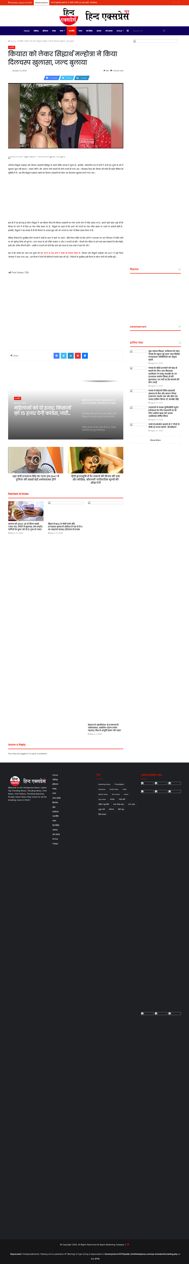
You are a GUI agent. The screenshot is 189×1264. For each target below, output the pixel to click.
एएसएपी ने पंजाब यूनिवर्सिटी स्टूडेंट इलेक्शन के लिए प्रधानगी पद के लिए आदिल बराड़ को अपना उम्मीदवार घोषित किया (163, 412)
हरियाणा (45, 31)
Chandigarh (119, 784)
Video (55, 843)
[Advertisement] (65, 199)
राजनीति (71, 31)
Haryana (101, 789)
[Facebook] (57, 356)
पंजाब (54, 31)
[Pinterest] (78, 356)
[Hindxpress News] (94, 16)
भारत (80, 31)
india (125, 789)
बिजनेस (55, 802)
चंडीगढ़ (36, 31)
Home (27, 31)
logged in (24, 753)
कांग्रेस (112, 799)
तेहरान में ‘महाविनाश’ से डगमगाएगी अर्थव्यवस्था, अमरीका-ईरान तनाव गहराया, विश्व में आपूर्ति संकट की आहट (104, 727)
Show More (155, 440)
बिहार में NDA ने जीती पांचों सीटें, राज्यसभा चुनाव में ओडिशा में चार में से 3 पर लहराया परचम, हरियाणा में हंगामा (65, 526)
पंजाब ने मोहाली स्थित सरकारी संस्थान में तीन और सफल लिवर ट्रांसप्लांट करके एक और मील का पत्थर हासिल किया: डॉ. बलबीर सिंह (163, 395)
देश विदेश (89, 31)
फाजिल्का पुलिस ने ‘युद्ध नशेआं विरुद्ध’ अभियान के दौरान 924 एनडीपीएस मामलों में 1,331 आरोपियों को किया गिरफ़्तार (91, 2)
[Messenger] (85, 356)
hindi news (114, 789)
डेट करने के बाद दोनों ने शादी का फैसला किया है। (60, 253)
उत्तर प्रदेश (56, 798)
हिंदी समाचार (102, 814)
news (126, 794)
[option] (65, 410)
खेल (53, 807)
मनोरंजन (55, 811)
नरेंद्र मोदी (122, 799)
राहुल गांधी (101, 809)
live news (116, 794)
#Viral (119, 31)
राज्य (61, 31)
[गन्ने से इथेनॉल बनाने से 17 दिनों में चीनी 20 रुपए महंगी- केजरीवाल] (138, 428)
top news (102, 799)
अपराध (99, 31)
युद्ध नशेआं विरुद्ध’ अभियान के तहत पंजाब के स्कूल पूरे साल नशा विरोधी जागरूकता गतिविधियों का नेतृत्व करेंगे (164, 355)
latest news (103, 794)
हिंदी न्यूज (121, 809)
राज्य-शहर (131, 804)
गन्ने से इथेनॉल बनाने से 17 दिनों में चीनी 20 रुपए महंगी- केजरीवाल (163, 426)
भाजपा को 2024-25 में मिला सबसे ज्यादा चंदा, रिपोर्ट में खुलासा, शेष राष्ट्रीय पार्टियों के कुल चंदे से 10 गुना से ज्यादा (25, 526)
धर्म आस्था (109, 31)
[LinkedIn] (71, 356)
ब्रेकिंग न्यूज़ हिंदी (103, 804)
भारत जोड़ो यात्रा (118, 804)
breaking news (104, 784)
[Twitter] (64, 356)
